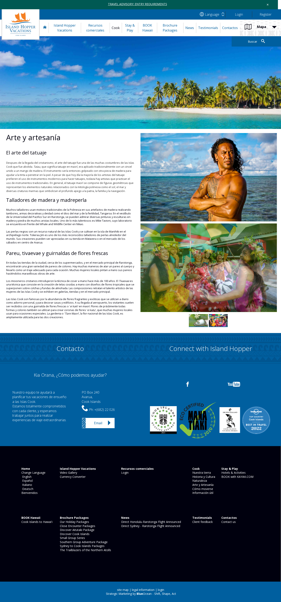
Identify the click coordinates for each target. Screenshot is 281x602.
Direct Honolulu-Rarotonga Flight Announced (150, 522)
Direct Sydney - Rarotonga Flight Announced (150, 526)
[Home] (45, 28)
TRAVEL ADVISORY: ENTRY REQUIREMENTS (137, 4)
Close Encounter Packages (77, 526)
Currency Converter (72, 477)
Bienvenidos (29, 493)
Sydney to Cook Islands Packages (82, 546)
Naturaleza (199, 481)
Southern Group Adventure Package (83, 542)
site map (123, 590)
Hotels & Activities (233, 473)
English (26, 477)
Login (124, 473)
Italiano (26, 485)
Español (27, 481)
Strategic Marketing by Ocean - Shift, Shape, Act (141, 594)
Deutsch (27, 489)
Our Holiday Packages (74, 522)
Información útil (202, 493)
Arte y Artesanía (203, 485)
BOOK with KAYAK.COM (237, 477)
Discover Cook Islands (74, 534)
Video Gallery (68, 473)
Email (98, 423)
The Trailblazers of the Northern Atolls (85, 550)
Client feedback (202, 522)
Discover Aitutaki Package (76, 530)
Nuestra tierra (201, 473)
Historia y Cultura (203, 477)
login (161, 590)
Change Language (33, 473)
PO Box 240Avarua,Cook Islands (91, 397)
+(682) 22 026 (104, 409)
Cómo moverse (202, 489)
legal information (143, 590)
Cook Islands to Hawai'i (36, 522)
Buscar (252, 41)
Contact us (228, 522)
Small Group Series (72, 538)
